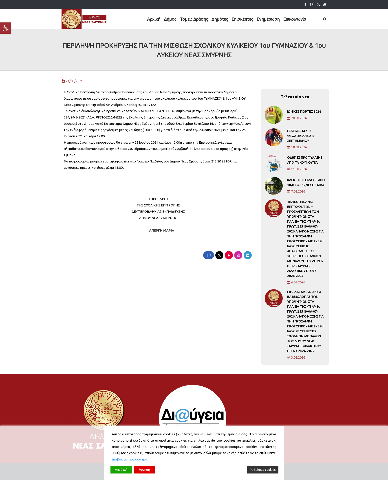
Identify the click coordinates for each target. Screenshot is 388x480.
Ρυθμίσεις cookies (263, 469)
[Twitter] (318, 4)
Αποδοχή (121, 469)
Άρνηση (144, 469)
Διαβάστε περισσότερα (129, 459)
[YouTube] (325, 4)
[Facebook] (305, 4)
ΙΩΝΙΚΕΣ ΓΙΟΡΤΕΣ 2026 (304, 111)
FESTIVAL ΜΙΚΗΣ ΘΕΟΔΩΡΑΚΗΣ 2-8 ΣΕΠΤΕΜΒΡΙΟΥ (300, 135)
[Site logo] (84, 19)
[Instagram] (312, 4)
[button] (5, 28)
